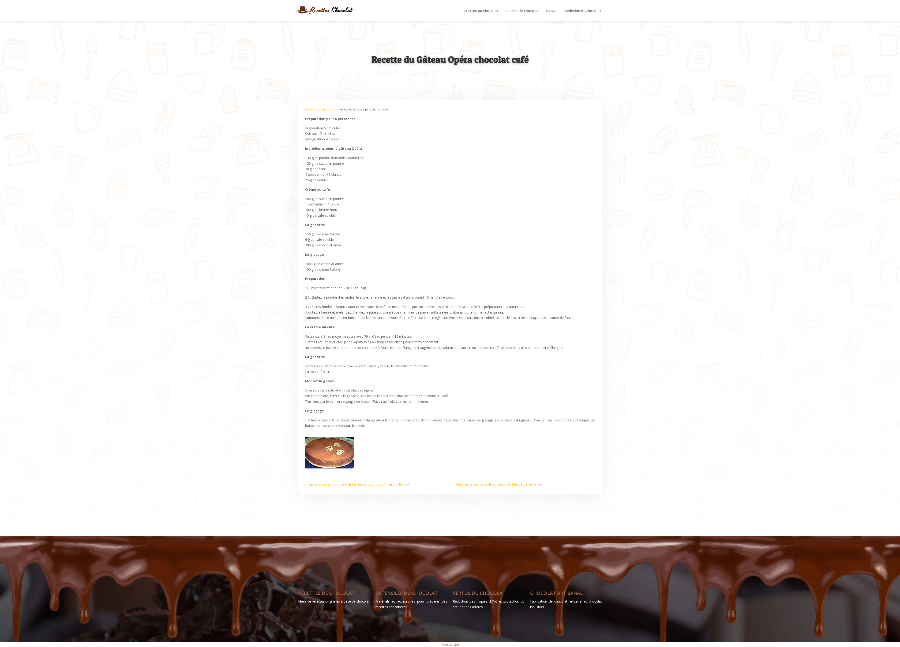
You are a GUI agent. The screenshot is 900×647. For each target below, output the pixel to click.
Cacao (551, 10)
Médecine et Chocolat (582, 10)
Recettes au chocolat (479, 10)
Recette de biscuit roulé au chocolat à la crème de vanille (499, 484)
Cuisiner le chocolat (522, 10)
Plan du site (450, 644)
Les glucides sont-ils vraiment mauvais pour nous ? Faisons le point (359, 484)
